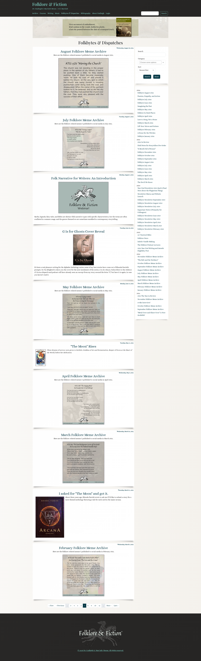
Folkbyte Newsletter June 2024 (149, 216)
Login (108, 13)
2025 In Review (143, 142)
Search (140, 51)
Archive (35, 13)
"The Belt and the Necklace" (148, 260)
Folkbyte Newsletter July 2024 (149, 206)
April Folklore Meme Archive (83, 376)
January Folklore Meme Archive (149, 290)
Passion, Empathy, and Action (149, 96)
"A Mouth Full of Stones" (147, 149)
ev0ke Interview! (144, 303)
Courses (43, 13)
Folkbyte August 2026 (146, 93)
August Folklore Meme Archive (83, 51)
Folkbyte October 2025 (146, 156)
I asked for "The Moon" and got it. (83, 493)
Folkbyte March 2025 (145, 179)
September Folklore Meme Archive (151, 267)
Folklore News (143, 238)
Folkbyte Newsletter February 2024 (151, 229)
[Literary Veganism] (93, 35)
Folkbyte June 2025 (145, 169)
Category (141, 59)
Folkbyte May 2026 (145, 110)
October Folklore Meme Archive (150, 263)
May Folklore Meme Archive (83, 287)
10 (95, 605)
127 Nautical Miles (144, 235)
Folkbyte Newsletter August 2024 (150, 203)
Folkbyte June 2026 (145, 103)
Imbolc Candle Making (146, 242)
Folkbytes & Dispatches (70, 13)
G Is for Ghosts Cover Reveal (83, 231)
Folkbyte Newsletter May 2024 (149, 219)
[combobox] (149, 62)
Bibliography (86, 13)
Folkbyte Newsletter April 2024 (149, 222)
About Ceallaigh (98, 13)
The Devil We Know (145, 182)
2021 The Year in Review (147, 296)
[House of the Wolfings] (104, 35)
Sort (139, 67)
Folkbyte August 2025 (146, 162)
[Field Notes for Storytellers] (96, 35)
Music (57, 13)
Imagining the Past (145, 106)
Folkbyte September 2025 (147, 159)
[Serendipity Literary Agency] (108, 35)
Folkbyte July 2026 (144, 100)
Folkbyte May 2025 (145, 172)
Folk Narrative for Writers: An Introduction (83, 178)
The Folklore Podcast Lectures (149, 245)
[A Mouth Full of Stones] (100, 35)
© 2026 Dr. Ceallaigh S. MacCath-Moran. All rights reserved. (101, 650)
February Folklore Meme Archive (83, 548)
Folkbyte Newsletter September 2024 (151, 200)
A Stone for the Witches (146, 133)
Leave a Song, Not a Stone (147, 120)
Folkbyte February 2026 (146, 130)
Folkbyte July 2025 (144, 166)
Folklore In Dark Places (146, 113)
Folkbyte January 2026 (146, 136)
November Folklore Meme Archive (150, 257)
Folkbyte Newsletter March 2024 (150, 226)
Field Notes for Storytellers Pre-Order (152, 145)
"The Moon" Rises (83, 346)
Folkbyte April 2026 (145, 116)
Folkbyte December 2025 (147, 152)
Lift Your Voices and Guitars (148, 126)
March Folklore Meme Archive (83, 435)
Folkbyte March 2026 (145, 123)
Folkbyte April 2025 (145, 176)
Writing (50, 13)
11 (100, 605)
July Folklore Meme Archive (83, 120)
